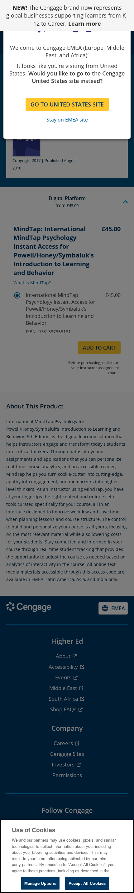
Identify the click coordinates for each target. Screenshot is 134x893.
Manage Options (40, 883)
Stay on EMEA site (67, 119)
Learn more (84, 23)
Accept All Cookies (87, 883)
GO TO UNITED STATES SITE (67, 104)
